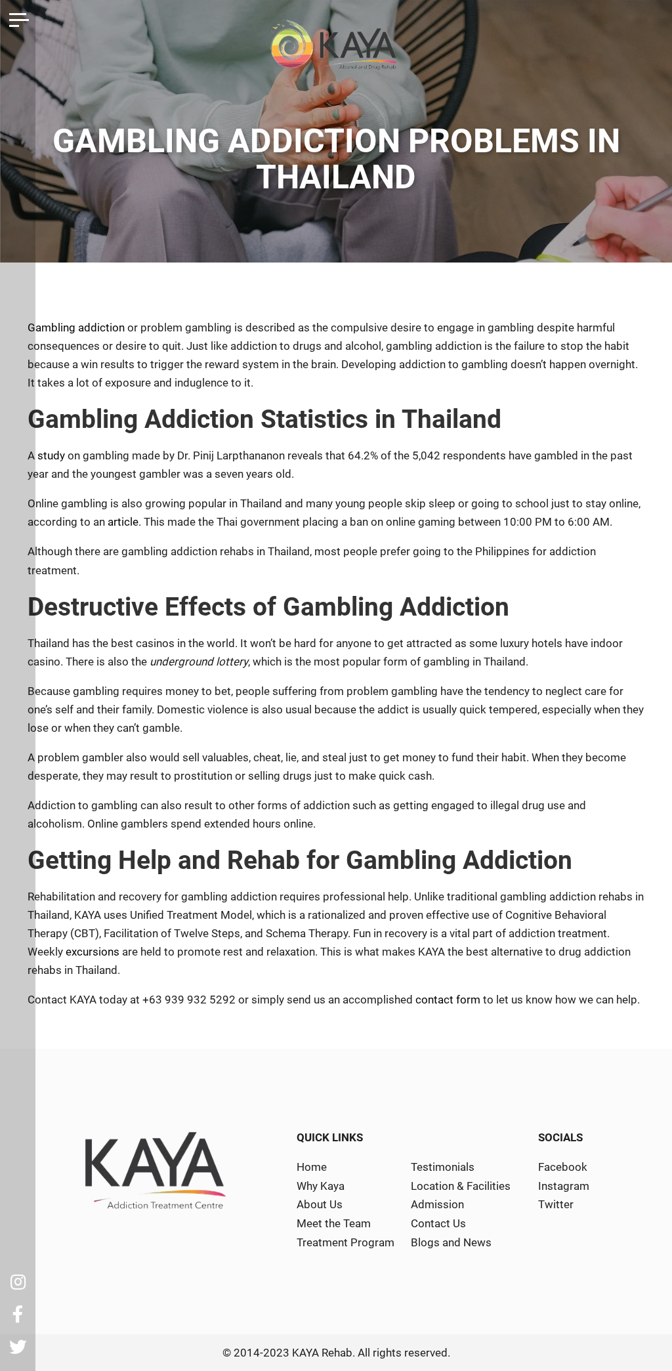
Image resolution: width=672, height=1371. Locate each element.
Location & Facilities (461, 1185)
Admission (437, 1204)
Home (312, 1166)
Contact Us (438, 1223)
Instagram (563, 1185)
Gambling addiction (76, 327)
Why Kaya (321, 1185)
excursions (92, 951)
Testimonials (442, 1166)
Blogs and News (451, 1242)
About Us (320, 1204)
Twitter (556, 1204)
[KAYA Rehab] (336, 50)
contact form (447, 999)
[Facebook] (18, 1314)
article (123, 521)
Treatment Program (345, 1242)
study (51, 455)
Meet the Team (334, 1223)
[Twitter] (18, 1347)
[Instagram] (18, 1282)
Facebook (562, 1166)
